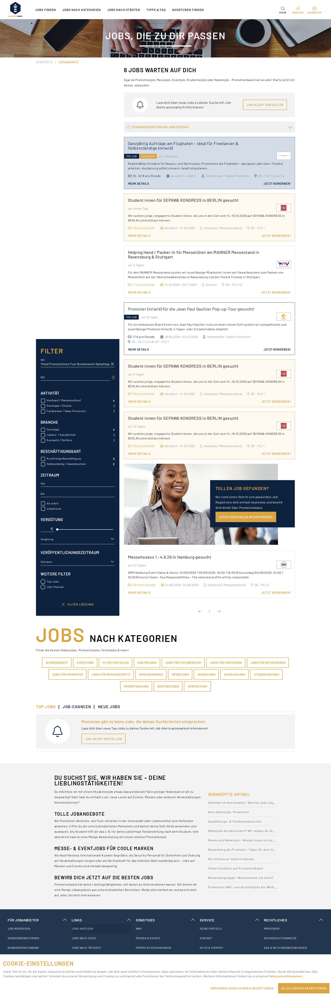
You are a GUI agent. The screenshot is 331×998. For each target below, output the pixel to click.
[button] (283, 9)
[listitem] (37, 928)
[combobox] (75, 377)
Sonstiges (145, 920)
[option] (242, 803)
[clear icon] (112, 364)
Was (43, 360)
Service (207, 920)
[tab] (48, 707)
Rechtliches (275, 920)
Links (77, 920)
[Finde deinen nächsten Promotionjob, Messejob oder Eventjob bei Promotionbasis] (15, 9)
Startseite (44, 62)
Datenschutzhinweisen (286, 976)
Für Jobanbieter (23, 920)
